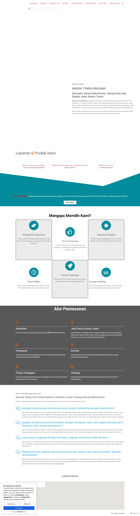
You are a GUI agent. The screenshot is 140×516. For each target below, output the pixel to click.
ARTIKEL (65, 3)
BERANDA (34, 3)
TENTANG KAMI (77, 3)
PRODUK (43, 3)
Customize (11, 504)
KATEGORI (53, 3)
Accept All (19, 508)
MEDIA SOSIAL (115, 3)
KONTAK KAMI (91, 3)
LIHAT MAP (103, 3)
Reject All (27, 504)
